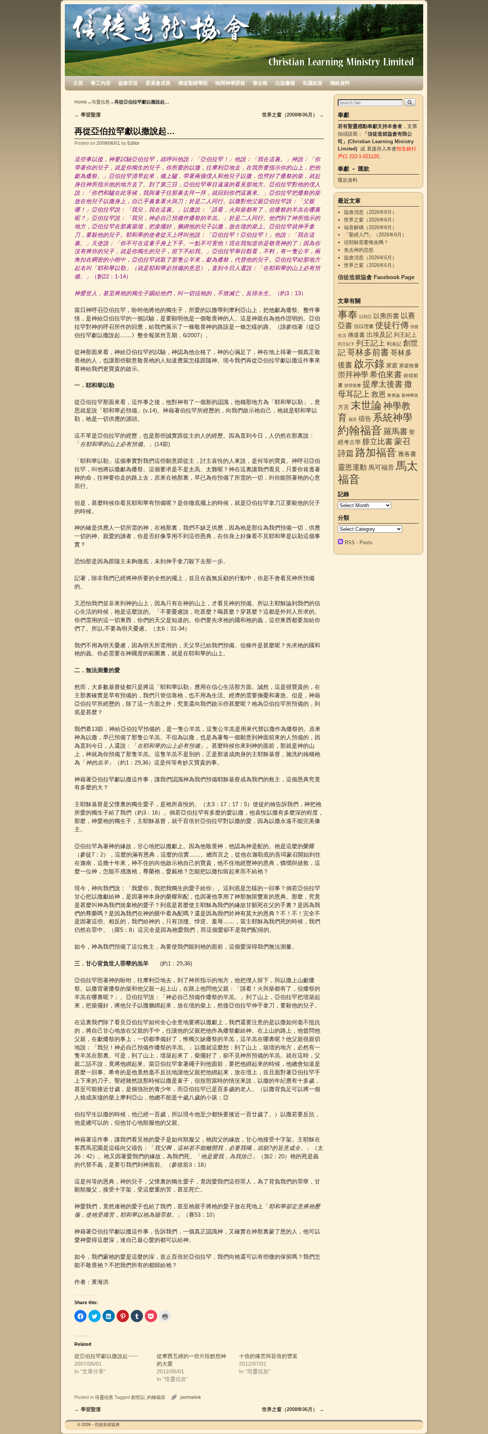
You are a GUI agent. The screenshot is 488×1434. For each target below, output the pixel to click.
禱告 (364, 418)
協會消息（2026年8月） (370, 212)
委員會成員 (158, 83)
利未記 (394, 344)
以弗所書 (386, 316)
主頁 (78, 83)
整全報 (260, 83)
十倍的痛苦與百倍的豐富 (268, 1356)
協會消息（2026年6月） (370, 257)
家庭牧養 (409, 366)
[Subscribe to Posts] (340, 542)
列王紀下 (346, 344)
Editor (133, 143)
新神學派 (409, 395)
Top (470, 1416)
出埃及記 (379, 334)
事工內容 (101, 83)
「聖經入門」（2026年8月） (375, 235)
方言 (343, 407)
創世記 (138, 1397)
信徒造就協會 (107, 1424)
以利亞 (365, 316)
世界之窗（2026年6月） (370, 265)
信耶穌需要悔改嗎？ (366, 242)
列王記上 (370, 343)
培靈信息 (101, 102)
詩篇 (346, 453)
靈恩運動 (352, 467)
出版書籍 (285, 83)
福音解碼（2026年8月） (370, 227)
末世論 (366, 405)
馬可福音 (381, 467)
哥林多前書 (368, 352)
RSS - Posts (358, 542)
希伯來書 (386, 374)
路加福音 (375, 452)
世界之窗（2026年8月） (370, 220)
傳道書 (356, 335)
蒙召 (402, 441)
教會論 (393, 395)
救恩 (378, 394)
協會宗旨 (128, 83)
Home (80, 102)
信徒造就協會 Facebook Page (376, 277)
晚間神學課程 (230, 83)
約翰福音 (156, 1397)
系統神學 (393, 417)
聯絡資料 (340, 83)
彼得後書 (352, 385)
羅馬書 (396, 431)
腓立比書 (377, 441)
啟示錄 (369, 364)
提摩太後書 (383, 384)
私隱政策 (313, 83)
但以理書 (364, 326)
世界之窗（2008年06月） (293, 115)
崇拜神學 (353, 374)
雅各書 (407, 453)
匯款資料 (348, 180)
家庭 (392, 365)
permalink (190, 1397)
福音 (352, 419)
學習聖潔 (87, 115)
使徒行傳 (392, 325)
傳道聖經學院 (193, 83)
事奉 (348, 314)
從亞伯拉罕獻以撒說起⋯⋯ (106, 1356)
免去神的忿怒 (359, 250)
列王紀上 (405, 335)
